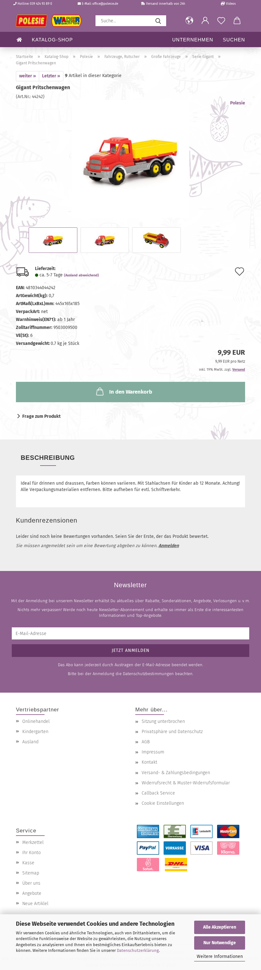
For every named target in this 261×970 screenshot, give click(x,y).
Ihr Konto (31, 852)
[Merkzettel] (221, 21)
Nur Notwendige (219, 942)
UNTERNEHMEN (192, 39)
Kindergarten (35, 731)
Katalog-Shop (52, 39)
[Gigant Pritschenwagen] (130, 158)
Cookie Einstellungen (163, 803)
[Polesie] (51, 21)
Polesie (237, 103)
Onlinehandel (36, 721)
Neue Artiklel (35, 903)
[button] (189, 21)
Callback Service (158, 793)
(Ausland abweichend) (81, 275)
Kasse (28, 863)
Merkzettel (33, 842)
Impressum (153, 752)
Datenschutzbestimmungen (148, 673)
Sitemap (30, 873)
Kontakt (149, 762)
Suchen (234, 39)
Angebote (31, 893)
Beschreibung (48, 457)
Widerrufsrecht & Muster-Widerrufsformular (186, 783)
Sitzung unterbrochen (163, 721)
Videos (230, 4)
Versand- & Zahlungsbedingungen (176, 772)
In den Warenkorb (130, 392)
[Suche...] (158, 20)
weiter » (27, 76)
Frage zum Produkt (41, 416)
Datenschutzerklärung (138, 950)
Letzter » (51, 76)
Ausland (30, 742)
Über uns (31, 883)
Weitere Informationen (220, 956)
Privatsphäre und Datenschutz (172, 731)
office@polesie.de (105, 4)
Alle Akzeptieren (219, 927)
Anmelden (169, 545)
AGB (146, 742)
